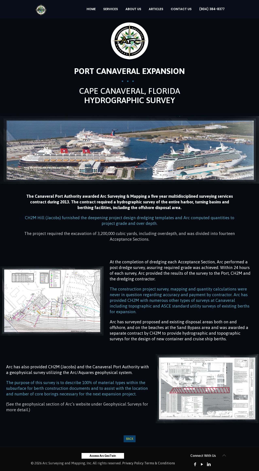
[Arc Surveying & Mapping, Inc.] (41, 9)
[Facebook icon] (195, 464)
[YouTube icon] (202, 464)
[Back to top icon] (224, 455)
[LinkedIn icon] (209, 464)
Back (129, 438)
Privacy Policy (132, 463)
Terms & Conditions (159, 463)
